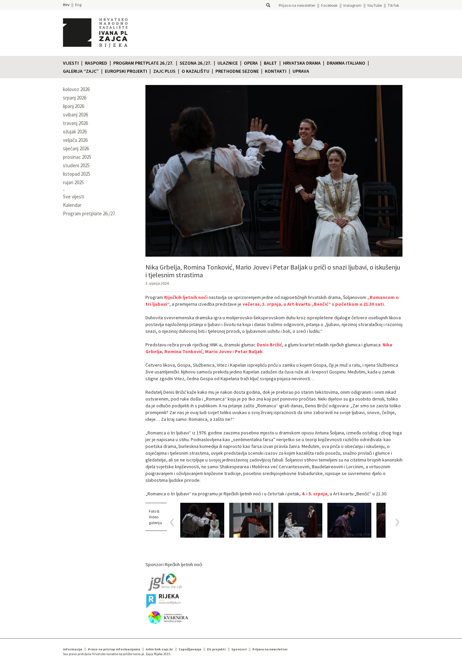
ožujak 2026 (75, 131)
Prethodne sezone (237, 71)
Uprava (301, 71)
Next (395, 522)
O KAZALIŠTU (195, 71)
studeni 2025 (76, 165)
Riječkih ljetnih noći (186, 297)
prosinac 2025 (77, 157)
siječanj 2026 (76, 148)
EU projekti (216, 649)
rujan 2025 (73, 182)
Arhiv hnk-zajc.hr (159, 649)
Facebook (329, 5)
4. (303, 494)
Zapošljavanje (190, 649)
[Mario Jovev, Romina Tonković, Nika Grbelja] (202, 520)
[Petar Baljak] (251, 520)
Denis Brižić (269, 345)
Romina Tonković (183, 351)
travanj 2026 (75, 123)
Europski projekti (126, 71)
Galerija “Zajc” (81, 71)
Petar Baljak (248, 351)
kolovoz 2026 (76, 89)
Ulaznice (227, 63)
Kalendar (72, 205)
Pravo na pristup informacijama (114, 649)
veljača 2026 (75, 140)
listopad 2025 (76, 174)
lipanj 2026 (73, 106)
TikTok (393, 5)
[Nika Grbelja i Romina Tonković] (300, 520)
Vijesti (71, 63)
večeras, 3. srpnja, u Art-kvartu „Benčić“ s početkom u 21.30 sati (313, 304)
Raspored (96, 63)
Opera (251, 63)
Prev (174, 522)
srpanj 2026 (74, 97)
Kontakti (275, 71)
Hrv (66, 4)
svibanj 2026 (75, 114)
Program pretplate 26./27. (143, 63)
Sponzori (239, 649)
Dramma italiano (346, 63)
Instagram (352, 5)
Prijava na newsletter (297, 5)
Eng (78, 4)
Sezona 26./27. (195, 63)
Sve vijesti (73, 196)
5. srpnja (317, 494)
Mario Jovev (218, 351)
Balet (270, 63)
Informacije (72, 649)
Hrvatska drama (302, 63)
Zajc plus (164, 71)
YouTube (374, 5)
